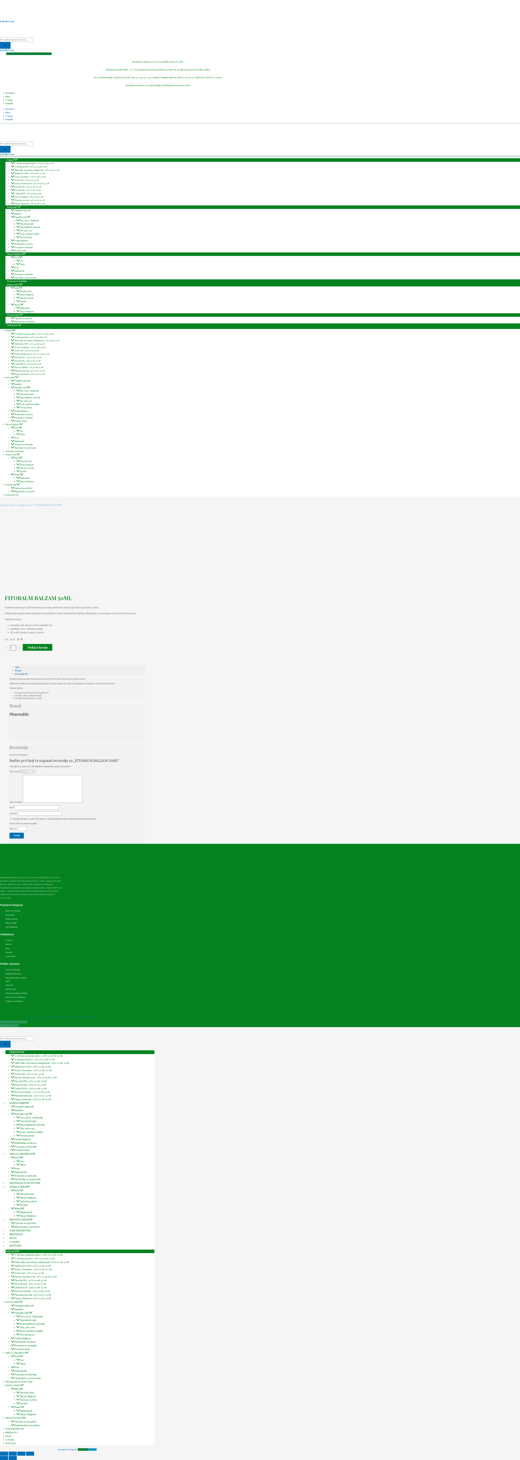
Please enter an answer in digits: (23, 823)
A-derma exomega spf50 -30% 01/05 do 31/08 (34, 163)
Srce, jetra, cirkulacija (29, 220)
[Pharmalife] (19, 740)
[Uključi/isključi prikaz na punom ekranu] (13, 1454)
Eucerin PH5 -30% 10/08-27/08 (27, 186)
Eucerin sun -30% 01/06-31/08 (27, 190)
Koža (16, 257)
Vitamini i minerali (22, 210)
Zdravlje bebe (26, 291)
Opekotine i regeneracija (25, 277)
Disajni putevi (25, 505)
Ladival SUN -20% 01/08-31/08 (27, 193)
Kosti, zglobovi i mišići (29, 234)
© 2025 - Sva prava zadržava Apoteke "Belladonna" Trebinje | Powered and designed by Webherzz (62, 1017)
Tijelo (22, 264)
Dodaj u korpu (37, 647)
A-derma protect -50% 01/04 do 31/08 (30, 166)
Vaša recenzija (16, 802)
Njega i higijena (14, 254)
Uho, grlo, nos (26, 230)
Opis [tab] (17, 667)
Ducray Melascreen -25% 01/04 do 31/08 (31, 183)
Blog (7, 96)
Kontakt (9, 103)
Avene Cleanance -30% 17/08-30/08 (30, 176)
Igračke (23, 301)
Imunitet (18, 213)
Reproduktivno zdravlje (30, 227)
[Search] (5, 45)
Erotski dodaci (20, 250)
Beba (16, 288)
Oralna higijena (21, 240)
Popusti (10, 160)
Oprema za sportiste (23, 318)
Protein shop (13, 315)
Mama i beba (13, 284)
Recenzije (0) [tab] (21, 674)
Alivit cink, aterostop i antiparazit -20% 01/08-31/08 (36, 170)
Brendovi (9, 93)
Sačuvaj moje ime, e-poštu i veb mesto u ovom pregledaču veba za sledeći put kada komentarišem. (54, 819)
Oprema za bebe (27, 298)
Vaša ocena (14, 772)
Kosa (16, 267)
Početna (4, 505)
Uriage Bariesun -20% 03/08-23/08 (29, 203)
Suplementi (19, 271)
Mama (17, 304)
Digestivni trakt (27, 224)
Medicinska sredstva (23, 244)
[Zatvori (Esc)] (30, 1454)
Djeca (13, 505)
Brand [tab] (18, 670)
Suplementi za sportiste (24, 321)
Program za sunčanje (23, 247)
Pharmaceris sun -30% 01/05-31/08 (29, 200)
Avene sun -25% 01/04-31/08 (26, 180)
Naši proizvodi (14, 325)
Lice (22, 261)
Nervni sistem (26, 237)
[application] (16, 160)
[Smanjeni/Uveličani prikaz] (4, 1454)
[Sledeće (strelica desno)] (13, 1458)
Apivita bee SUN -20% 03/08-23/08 (29, 173)
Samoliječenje (20, 217)
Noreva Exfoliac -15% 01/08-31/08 (28, 197)
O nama (9, 100)
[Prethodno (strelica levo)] (4, 1458)
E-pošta (13, 813)
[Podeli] (21, 1454)
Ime (11, 807)
